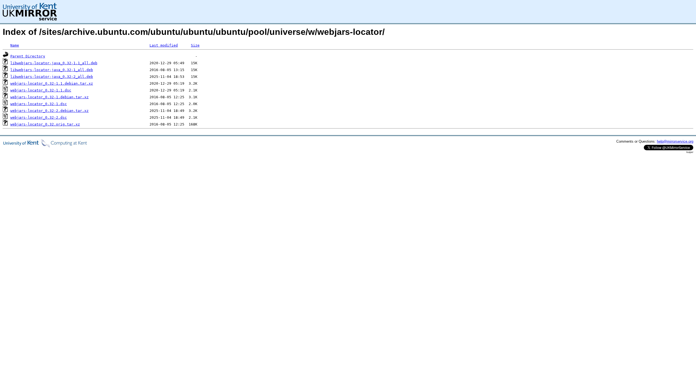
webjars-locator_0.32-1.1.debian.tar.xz (51, 83)
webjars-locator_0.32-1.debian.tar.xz (49, 97)
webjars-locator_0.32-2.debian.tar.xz (49, 111)
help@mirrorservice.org (675, 141)
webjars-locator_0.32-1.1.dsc (40, 90)
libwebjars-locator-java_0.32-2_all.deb (51, 77)
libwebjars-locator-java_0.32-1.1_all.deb (53, 63)
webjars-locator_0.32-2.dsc (38, 117)
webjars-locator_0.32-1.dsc (38, 104)
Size (195, 45)
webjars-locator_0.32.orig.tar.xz (45, 124)
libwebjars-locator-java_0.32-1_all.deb (51, 70)
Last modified (164, 45)
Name (14, 45)
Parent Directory (27, 56)
